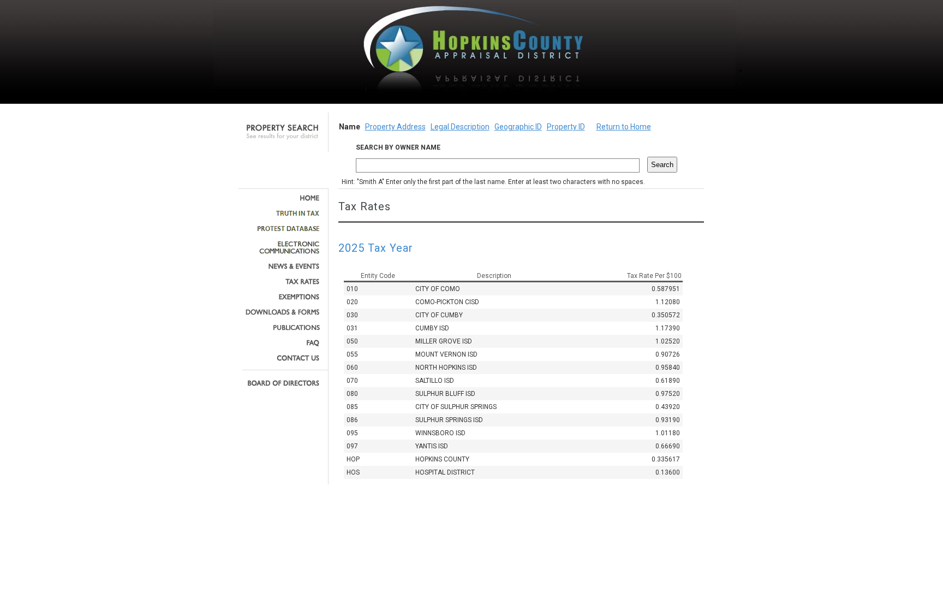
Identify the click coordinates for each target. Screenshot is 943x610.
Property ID (566, 126)
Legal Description (460, 126)
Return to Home (623, 126)
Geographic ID (518, 126)
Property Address (395, 126)
